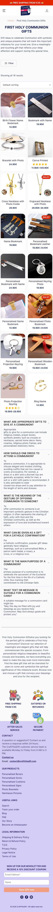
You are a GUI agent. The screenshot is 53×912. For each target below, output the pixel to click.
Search (5, 805)
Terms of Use (9, 856)
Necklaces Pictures (12, 793)
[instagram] (21, 897)
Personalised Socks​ (12, 777)
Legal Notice (8, 852)
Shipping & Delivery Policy (15, 837)
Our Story (7, 821)
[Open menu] (4, 11)
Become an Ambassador (14, 824)
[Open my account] (46, 10)
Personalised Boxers (12, 774)
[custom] (31, 897)
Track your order (10, 809)
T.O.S (4, 844)
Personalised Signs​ (11, 785)
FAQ (4, 817)
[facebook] (26, 897)
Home (11, 20)
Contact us (8, 757)
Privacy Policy (9, 848)
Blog (4, 813)
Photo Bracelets (10, 789)
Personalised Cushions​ (13, 781)
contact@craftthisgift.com (23, 761)
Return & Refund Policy (14, 841)
